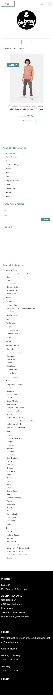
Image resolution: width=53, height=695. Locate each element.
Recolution (10, 478)
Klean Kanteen (12, 458)
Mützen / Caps (12, 305)
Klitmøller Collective (14, 438)
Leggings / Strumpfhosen (16, 427)
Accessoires (10, 153)
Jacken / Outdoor (13, 535)
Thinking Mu (11, 517)
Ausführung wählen (26, 121)
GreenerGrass (12, 491)
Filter (46, 219)
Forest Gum (11, 445)
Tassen (9, 363)
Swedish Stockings (14, 498)
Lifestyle (9, 177)
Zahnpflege (11, 366)
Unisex (8, 196)
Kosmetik (10, 349)
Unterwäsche (11, 294)
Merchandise (10, 188)
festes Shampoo (16, 353)
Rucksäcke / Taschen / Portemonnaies (21, 308)
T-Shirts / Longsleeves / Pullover (19, 274)
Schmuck (10, 312)
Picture (9, 501)
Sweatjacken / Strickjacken (17, 555)
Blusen (9, 414)
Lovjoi (9, 475)
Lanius (9, 524)
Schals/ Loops (12, 315)
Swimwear (10, 391)
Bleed (9, 494)
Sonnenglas (11, 448)
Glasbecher (11, 359)
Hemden (10, 538)
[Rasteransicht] (23, 42)
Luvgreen (10, 435)
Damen (8, 169)
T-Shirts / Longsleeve (14, 545)
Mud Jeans (40, 106)
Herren (10, 106)
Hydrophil (10, 468)
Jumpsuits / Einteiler (14, 411)
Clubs (9, 327)
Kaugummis (11, 356)
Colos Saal (14, 330)
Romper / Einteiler (13, 287)
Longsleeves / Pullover (15, 385)
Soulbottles (11, 455)
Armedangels (11, 504)
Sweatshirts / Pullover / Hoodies (18, 548)
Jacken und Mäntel (14, 424)
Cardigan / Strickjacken (15, 408)
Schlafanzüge (12, 290)
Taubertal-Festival (13, 334)
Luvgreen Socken (12, 181)
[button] (50, 4)
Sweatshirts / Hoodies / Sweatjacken (20, 421)
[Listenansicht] (29, 42)
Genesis (10, 465)
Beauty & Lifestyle (12, 165)
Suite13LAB (11, 521)
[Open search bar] (42, 4)
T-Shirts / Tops (12, 394)
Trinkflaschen (12, 369)
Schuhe (9, 388)
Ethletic (9, 488)
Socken (8, 192)
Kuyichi (9, 461)
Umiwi (9, 484)
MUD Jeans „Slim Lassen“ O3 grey (26, 109)
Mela (8, 511)
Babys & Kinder (11, 157)
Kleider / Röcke (12, 401)
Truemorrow (11, 452)
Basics (8, 161)
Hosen (9, 277)
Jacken (9, 280)
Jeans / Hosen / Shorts (22, 106)
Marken (33, 106)
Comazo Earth (12, 514)
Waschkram (11, 507)
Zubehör (13, 373)
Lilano (9, 481)
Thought (10, 442)
